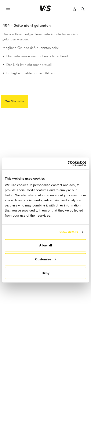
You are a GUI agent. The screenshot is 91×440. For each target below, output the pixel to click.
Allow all (45, 245)
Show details (68, 232)
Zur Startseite (14, 101)
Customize (43, 259)
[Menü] (8, 10)
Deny (45, 273)
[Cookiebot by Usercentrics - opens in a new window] (67, 163)
